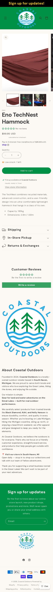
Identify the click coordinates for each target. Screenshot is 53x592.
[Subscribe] (44, 521)
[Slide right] (50, 101)
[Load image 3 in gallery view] (40, 100)
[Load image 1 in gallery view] (13, 100)
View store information (15, 187)
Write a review (26, 285)
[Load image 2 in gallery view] (26, 100)
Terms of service (37, 585)
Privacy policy (22, 585)
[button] (5, 18)
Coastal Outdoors (25, 581)
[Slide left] (3, 101)
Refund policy (25, 589)
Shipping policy (12, 589)
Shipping (5, 137)
